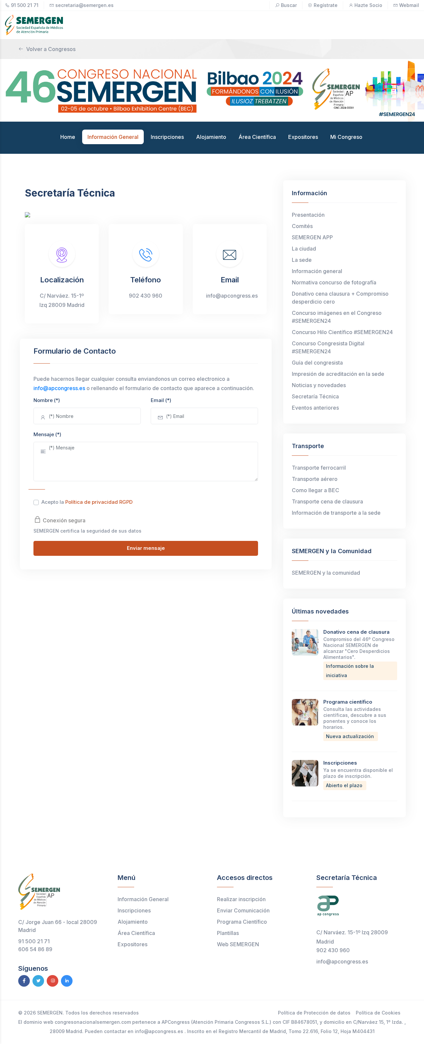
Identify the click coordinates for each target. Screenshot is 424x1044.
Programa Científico (242, 921)
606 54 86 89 (35, 949)
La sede (302, 260)
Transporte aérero (315, 479)
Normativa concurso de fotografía (334, 282)
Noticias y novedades (319, 385)
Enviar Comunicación (243, 910)
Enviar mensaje (146, 548)
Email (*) (161, 400)
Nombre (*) (46, 400)
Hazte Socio (368, 5)
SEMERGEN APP (312, 237)
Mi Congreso (346, 137)
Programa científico (347, 702)
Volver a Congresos (51, 49)
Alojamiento (133, 921)
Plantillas (228, 933)
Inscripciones (340, 763)
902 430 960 (333, 950)
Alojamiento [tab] (211, 137)
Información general (317, 271)
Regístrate (326, 5)
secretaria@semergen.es (84, 5)
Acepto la (86, 502)
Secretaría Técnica (315, 396)
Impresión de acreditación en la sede (338, 374)
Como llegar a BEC (315, 490)
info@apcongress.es (59, 388)
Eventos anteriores (315, 407)
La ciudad (304, 248)
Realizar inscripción (241, 899)
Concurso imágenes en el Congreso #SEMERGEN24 (337, 317)
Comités (302, 226)
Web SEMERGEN (238, 944)
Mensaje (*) (47, 434)
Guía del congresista (317, 362)
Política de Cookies (378, 1012)
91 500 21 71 (24, 5)
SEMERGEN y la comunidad (326, 572)
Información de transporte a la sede (336, 512)
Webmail (409, 5)
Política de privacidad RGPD (98, 502)
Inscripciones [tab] (167, 137)
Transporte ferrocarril (319, 467)
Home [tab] (67, 137)
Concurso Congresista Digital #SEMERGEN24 (328, 347)
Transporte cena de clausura (327, 501)
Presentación (308, 214)
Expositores (132, 944)
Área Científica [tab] (257, 137)
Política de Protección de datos (314, 1012)
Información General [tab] (112, 137)
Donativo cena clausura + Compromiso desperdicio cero (340, 297)
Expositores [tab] (303, 137)
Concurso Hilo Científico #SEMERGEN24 (343, 332)
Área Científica (136, 933)
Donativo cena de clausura (356, 632)
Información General (143, 899)
